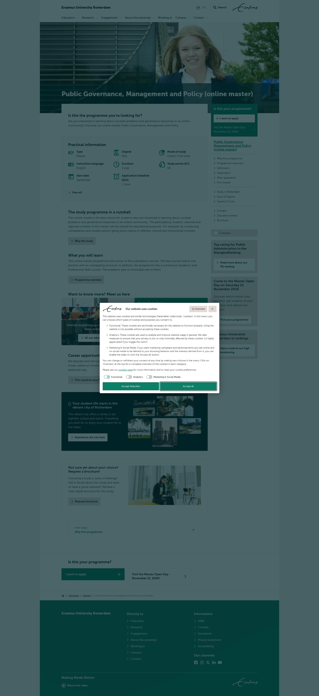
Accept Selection (131, 386)
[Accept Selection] (212, 309)
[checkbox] (112, 377)
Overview (200, 309)
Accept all (188, 386)
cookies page (126, 370)
